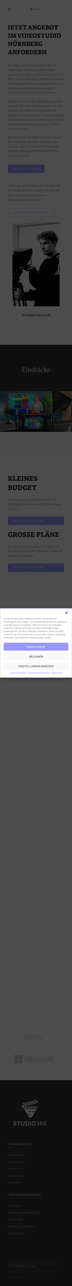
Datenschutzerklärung (39, 672)
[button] (66, 613)
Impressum (56, 672)
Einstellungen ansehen (36, 666)
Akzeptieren (36, 646)
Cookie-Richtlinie (18, 672)
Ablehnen (36, 656)
